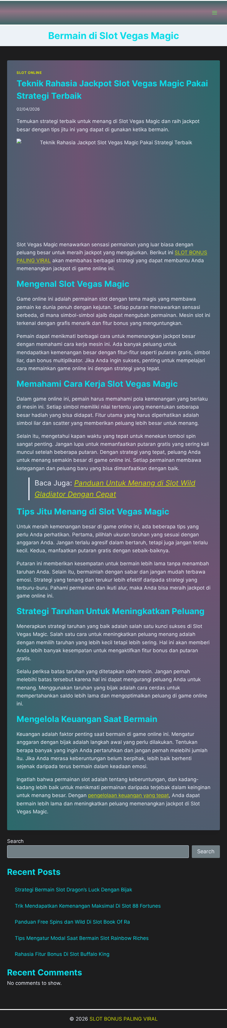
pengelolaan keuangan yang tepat (128, 795)
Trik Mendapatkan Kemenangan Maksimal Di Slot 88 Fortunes (88, 906)
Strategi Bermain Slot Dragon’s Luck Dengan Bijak (73, 890)
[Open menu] (214, 12)
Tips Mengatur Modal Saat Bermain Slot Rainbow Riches (82, 938)
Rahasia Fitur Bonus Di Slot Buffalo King (62, 954)
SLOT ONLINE (29, 72)
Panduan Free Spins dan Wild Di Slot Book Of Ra (72, 922)
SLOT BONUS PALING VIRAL (124, 1019)
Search (15, 841)
